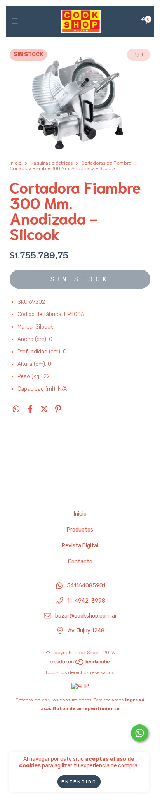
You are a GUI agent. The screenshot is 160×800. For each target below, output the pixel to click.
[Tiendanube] (80, 664)
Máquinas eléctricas (51, 163)
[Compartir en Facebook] (30, 409)
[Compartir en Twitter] (44, 409)
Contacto (80, 561)
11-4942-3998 (86, 600)
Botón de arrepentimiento (86, 708)
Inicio (16, 163)
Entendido (79, 781)
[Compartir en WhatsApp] (16, 409)
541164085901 (86, 586)
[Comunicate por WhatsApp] (139, 733)
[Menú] (16, 21)
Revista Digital (80, 545)
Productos (80, 529)
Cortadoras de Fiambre (106, 163)
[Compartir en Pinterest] (58, 409)
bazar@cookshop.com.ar (86, 616)
